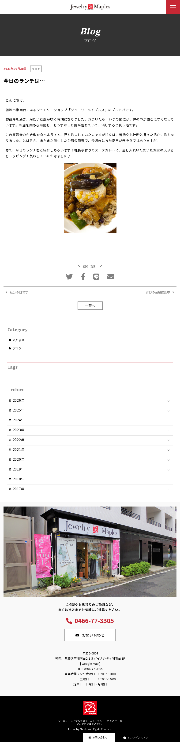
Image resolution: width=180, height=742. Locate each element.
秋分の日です (19, 292)
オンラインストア (138, 737)
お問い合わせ (100, 737)
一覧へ (90, 305)
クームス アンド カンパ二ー (102, 721)
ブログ (17, 348)
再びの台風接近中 (158, 292)
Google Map (90, 663)
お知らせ (19, 340)
